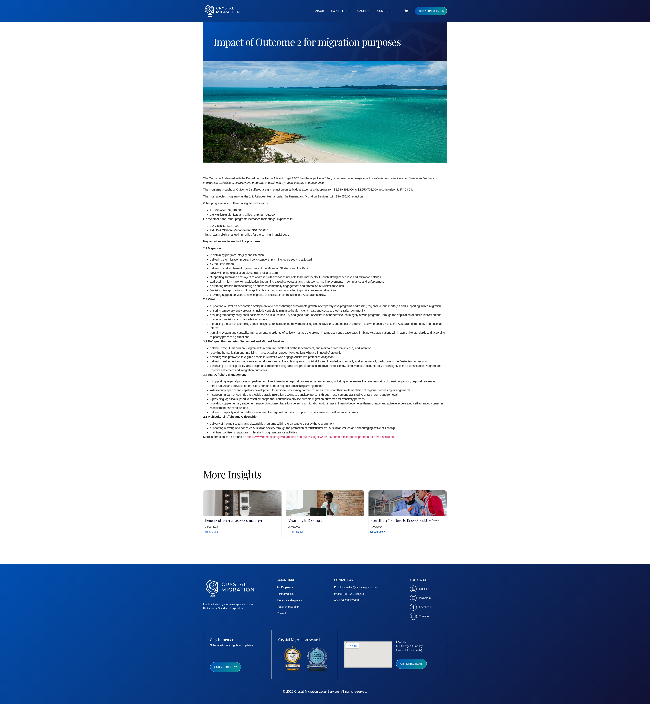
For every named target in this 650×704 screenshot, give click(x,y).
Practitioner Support (288, 606)
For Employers (285, 587)
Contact (281, 613)
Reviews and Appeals (289, 600)
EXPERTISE (338, 10)
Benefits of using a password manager (234, 520)
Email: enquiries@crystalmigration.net (355, 587)
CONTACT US (385, 10)
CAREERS (363, 10)
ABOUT (319, 10)
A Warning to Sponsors (305, 520)
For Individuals (285, 593)
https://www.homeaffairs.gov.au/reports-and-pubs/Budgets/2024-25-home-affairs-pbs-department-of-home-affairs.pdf (321, 437)
